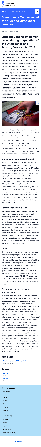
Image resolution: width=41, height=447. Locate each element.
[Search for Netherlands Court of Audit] (37, 11)
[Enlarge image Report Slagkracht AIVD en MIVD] (37, 103)
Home (5, 12)
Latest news (14, 12)
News (23, 12)
